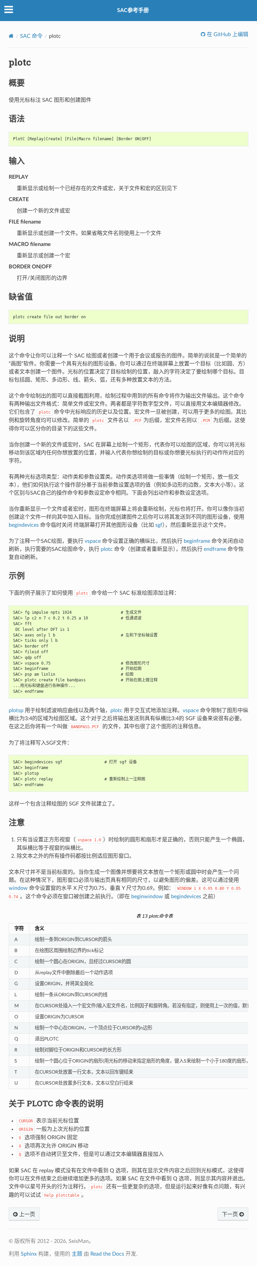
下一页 (230, 1214)
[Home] (11, 36)
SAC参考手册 (133, 10)
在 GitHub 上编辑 (226, 34)
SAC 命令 (31, 36)
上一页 (26, 1214)
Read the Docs (107, 1254)
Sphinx (29, 1254)
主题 (77, 1254)
